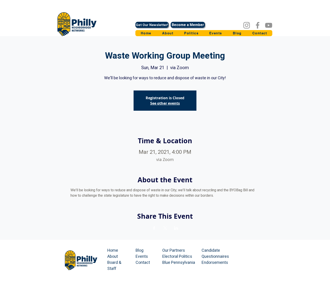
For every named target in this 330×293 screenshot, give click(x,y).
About (112, 256)
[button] (191, 33)
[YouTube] (268, 25)
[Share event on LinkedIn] (176, 228)
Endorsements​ (215, 263)
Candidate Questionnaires (215, 253)
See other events (165, 103)
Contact (143, 263)
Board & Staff (114, 266)
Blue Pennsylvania (178, 263)
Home (112, 250)
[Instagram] (246, 25)
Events (142, 256)
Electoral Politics (177, 256)
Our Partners (173, 250)
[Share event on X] (165, 228)
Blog (139, 250)
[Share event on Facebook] (154, 228)
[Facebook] (257, 25)
